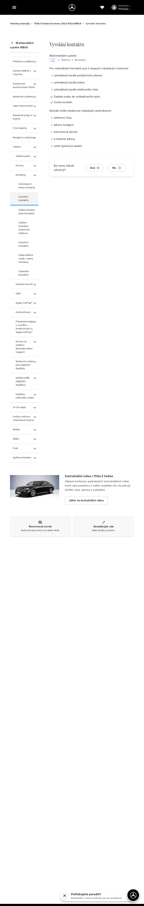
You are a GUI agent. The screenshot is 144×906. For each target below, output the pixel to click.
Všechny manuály (20, 23)
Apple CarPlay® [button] (24, 303)
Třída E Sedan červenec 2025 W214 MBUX (57, 23)
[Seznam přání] (102, 7)
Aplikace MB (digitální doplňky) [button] (22, 381)
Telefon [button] (17, 146)
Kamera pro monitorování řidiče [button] (24, 85)
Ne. (114, 168)
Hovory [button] (20, 165)
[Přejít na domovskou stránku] (72, 7)
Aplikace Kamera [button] (22, 457)
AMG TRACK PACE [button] (23, 106)
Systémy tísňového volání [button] (25, 396)
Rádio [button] (16, 438)
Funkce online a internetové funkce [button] (23, 418)
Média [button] (16, 429)
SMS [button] (18, 293)
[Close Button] (91, 895)
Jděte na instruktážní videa (86, 500)
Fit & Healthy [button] (20, 128)
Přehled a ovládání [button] (23, 61)
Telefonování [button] (23, 156)
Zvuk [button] (15, 448)
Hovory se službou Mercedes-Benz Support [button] (24, 347)
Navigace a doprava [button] (23, 137)
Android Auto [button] (23, 312)
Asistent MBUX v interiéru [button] (22, 72)
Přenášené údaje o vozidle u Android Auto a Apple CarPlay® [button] (25, 327)
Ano (92, 168)
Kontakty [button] (21, 175)
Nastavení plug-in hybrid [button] (22, 117)
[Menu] (14, 7)
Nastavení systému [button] (23, 96)
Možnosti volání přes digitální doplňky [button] (24, 365)
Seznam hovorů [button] (24, 284)
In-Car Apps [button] (19, 407)
